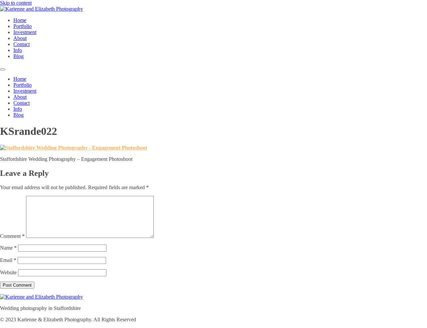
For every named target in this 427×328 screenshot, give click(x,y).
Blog (18, 56)
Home (19, 20)
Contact (21, 44)
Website (8, 272)
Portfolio (22, 26)
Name (8, 248)
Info (17, 50)
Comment (12, 236)
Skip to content (16, 3)
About (20, 38)
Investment (24, 32)
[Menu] (2, 69)
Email (8, 260)
